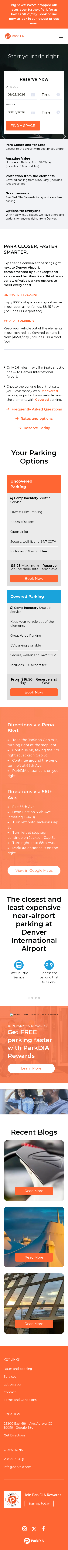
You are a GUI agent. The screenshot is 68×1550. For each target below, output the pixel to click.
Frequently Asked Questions (37, 409)
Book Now (34, 578)
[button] (64, 136)
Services (10, 1376)
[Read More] (34, 1170)
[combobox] (51, 94)
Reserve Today (37, 428)
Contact (10, 1392)
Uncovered (49, 391)
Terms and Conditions (20, 1400)
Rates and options (37, 419)
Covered (42, 400)
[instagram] (24, 1529)
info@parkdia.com (17, 1467)
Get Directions (14, 1435)
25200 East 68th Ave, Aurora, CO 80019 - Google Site (28, 1425)
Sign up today (39, 1503)
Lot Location (13, 1384)
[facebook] (43, 1529)
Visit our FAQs (14, 1459)
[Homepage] (29, 36)
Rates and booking (18, 1369)
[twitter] (34, 1529)
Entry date (12, 87)
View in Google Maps (34, 870)
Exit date (10, 104)
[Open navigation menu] (60, 36)
